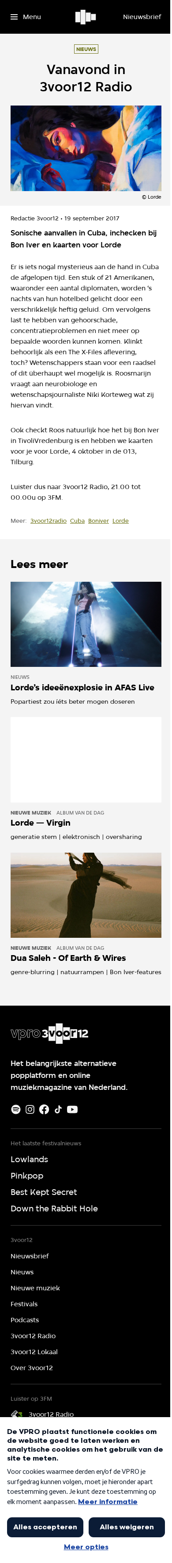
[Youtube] (72, 1109)
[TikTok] (58, 1109)
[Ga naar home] (86, 17)
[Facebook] (44, 1109)
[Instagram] (30, 1109)
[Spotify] (16, 1109)
